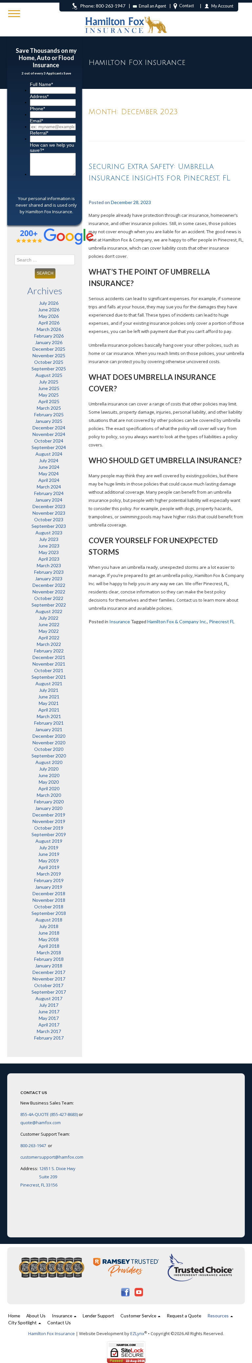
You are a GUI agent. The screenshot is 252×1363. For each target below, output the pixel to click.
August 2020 (48, 762)
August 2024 (48, 454)
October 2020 (48, 749)
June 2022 (48, 624)
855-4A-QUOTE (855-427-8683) (49, 1114)
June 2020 (48, 775)
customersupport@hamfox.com (51, 1157)
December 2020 (48, 736)
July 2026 (48, 303)
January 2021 (48, 729)
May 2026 (49, 316)
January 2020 (48, 808)
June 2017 (48, 1011)
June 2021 (48, 696)
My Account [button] (222, 6)
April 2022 (48, 637)
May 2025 (49, 395)
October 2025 (48, 362)
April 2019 (48, 867)
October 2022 (48, 598)
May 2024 (49, 473)
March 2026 (49, 329)
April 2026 (48, 322)
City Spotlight (23, 1322)
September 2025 (49, 368)
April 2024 (48, 480)
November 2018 (48, 900)
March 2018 (49, 952)
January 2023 (48, 578)
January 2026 (48, 342)
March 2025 (49, 408)
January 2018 (48, 965)
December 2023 (48, 506)
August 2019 (48, 841)
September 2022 (49, 605)
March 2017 (49, 1031)
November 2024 (48, 434)
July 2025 (48, 381)
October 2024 (48, 441)
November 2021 (48, 664)
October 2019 (48, 828)
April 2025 (48, 401)
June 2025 (48, 388)
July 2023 (48, 539)
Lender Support (98, 1315)
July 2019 (48, 847)
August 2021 (48, 683)
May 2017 (49, 1018)
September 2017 (49, 992)
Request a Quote (184, 1315)
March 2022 (49, 644)
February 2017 (49, 1038)
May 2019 (49, 860)
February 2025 (49, 414)
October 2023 (48, 519)
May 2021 (49, 703)
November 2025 (48, 355)
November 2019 (48, 821)
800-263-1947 (33, 1145)
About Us (36, 1315)
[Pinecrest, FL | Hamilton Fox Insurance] (126, 16)
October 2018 (48, 906)
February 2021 (49, 723)
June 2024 (48, 467)
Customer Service (138, 1315)
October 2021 (48, 670)
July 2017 (48, 1005)
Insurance (119, 621)
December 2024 (48, 427)
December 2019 (48, 814)
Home (14, 1315)
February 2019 (49, 880)
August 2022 (48, 611)
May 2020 (49, 782)
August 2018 (48, 919)
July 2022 (48, 618)
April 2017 (48, 1024)
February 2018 (49, 959)
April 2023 (48, 559)
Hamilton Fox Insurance (51, 1333)
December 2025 (48, 349)
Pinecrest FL (222, 621)
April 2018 (48, 946)
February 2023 (49, 572)
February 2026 (49, 336)
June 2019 (48, 854)
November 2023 (48, 513)
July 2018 (48, 926)
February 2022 (49, 650)
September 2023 (49, 526)
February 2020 (49, 801)
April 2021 (48, 709)
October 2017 (48, 985)
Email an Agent (152, 6)
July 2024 (48, 460)
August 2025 (48, 375)
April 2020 (48, 788)
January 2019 (48, 887)
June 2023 (48, 545)
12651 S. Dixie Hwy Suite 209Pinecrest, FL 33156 (47, 1177)
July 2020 (48, 769)
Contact (186, 5)
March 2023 (49, 565)
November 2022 (48, 591)
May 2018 (49, 939)
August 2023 (48, 532)
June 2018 (48, 933)
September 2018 (49, 913)
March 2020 (49, 795)
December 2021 (48, 657)
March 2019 (49, 874)
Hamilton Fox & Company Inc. (177, 621)
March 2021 (49, 716)
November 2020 (48, 742)
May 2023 (49, 552)
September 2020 (49, 755)
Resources (218, 1315)
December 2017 (48, 972)
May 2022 (49, 631)
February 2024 (49, 493)
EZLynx (137, 1333)
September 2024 (49, 447)
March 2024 (49, 486)
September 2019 (49, 834)
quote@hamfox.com (40, 1123)
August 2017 (48, 998)
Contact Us (59, 1322)
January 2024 (48, 500)
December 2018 (48, 893)
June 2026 (48, 309)
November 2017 (48, 978)
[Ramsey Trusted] (126, 1267)
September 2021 (49, 677)
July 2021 (48, 690)
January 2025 (48, 421)
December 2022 (48, 585)
